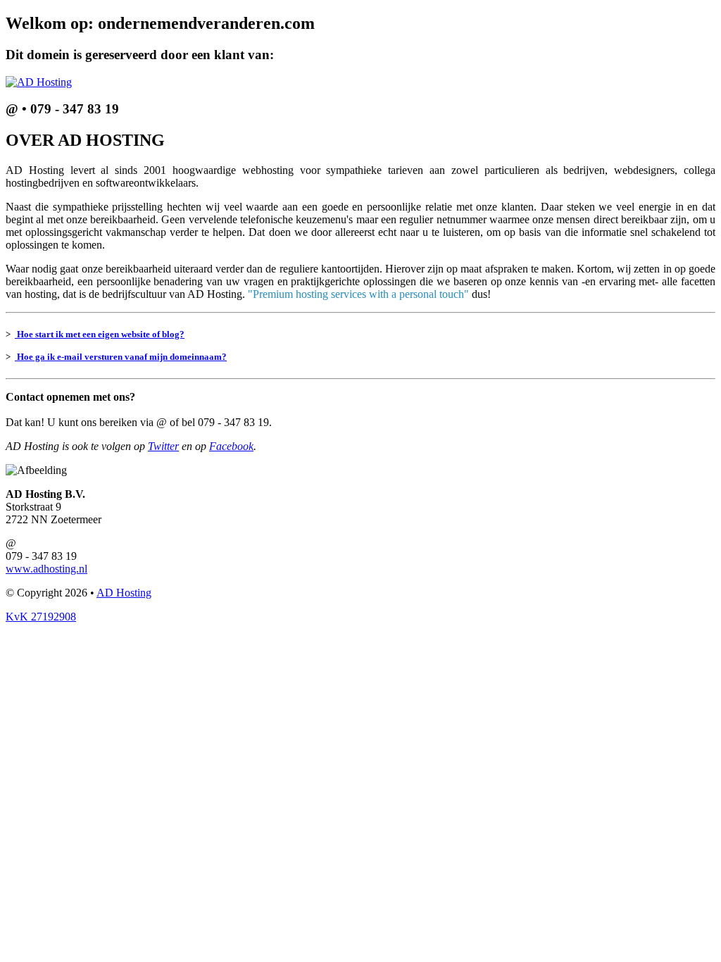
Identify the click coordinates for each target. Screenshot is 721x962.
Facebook (231, 446)
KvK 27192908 (41, 617)
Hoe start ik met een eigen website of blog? (99, 334)
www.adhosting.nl (46, 569)
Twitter (163, 446)
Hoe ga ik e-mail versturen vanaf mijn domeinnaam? (121, 356)
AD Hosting (123, 593)
